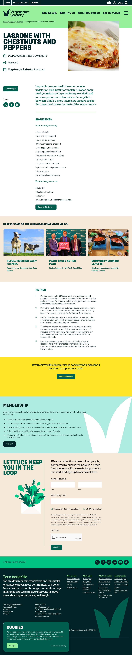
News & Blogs (72, 587)
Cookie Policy (42, 639)
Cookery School (88, 584)
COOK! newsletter (94, 509)
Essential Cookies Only (58, 646)
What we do (67, 13)
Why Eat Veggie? (120, 579)
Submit (56, 547)
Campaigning (87, 579)
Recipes (19, 21)
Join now (9, 444)
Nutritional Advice (121, 584)
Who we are (49, 13)
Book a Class (103, 587)
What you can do (89, 13)
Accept (12, 646)
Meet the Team (72, 582)
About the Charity (73, 579)
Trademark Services (86, 588)
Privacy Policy (55, 525)
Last (79, 490)
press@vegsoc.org (42, 616)
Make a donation (66, 376)
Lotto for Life (20, 2)
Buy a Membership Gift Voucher (105, 596)
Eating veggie (111, 13)
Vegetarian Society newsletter (66, 509)
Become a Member (105, 579)
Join (7, 2)
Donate (34, 2)
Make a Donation (104, 582)
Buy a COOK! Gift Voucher (104, 591)
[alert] (36, 637)
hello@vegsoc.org (42, 607)
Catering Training (89, 592)
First (52, 490)
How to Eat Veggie (121, 582)
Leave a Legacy (104, 584)
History (69, 584)
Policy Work (87, 582)
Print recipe (11, 89)
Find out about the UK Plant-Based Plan (65, 268)
